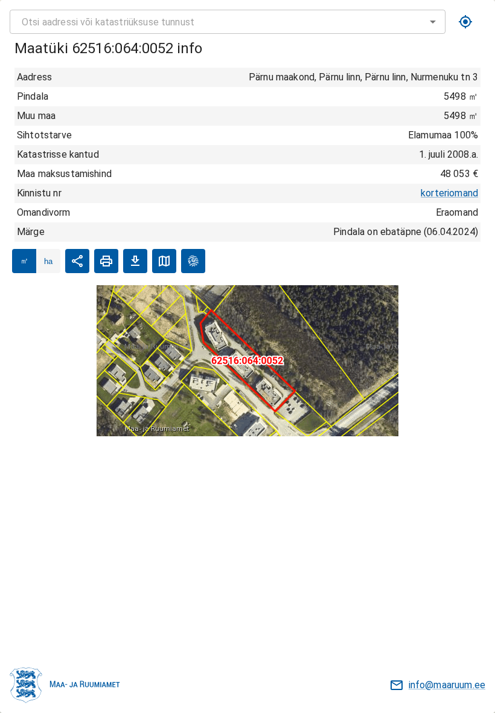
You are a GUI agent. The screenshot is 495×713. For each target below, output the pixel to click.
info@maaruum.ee (447, 685)
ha (48, 261)
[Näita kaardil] (164, 261)
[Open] (432, 21)
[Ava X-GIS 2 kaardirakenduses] (193, 261)
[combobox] (228, 22)
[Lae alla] (135, 261)
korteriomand (449, 193)
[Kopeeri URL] (77, 261)
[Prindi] (106, 261)
